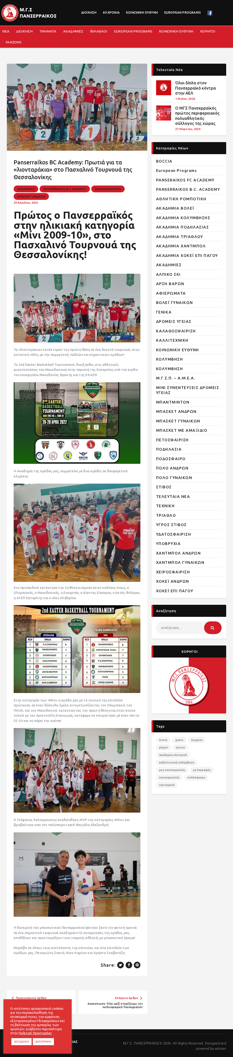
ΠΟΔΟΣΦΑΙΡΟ (171, 459)
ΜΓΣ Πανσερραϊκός (172, 769)
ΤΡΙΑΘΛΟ (166, 515)
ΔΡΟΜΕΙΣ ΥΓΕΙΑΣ (174, 321)
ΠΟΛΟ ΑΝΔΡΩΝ (172, 468)
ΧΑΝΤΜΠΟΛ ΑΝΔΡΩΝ (178, 553)
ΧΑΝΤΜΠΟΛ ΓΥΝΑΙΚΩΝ (180, 562)
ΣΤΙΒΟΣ (164, 487)
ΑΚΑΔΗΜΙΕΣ (26, 189)
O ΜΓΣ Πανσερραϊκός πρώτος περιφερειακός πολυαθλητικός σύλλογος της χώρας (197, 116)
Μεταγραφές (202, 769)
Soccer (180, 747)
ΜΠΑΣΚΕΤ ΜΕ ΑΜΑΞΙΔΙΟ (182, 430)
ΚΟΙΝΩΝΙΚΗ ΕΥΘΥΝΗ (177, 350)
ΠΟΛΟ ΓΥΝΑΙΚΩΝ (174, 477)
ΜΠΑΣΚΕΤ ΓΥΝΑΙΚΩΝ (178, 421)
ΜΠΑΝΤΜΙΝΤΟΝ (173, 402)
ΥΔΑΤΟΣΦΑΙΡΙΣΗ (173, 534)
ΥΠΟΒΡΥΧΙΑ (168, 543)
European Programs (176, 170)
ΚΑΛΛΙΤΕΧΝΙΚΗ (172, 340)
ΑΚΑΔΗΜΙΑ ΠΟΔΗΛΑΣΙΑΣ (182, 227)
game (179, 739)
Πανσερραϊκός (169, 777)
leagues (197, 739)
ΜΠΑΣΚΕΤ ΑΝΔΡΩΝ (31, 196)
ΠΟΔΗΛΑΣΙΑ (169, 449)
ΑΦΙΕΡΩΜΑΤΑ (171, 293)
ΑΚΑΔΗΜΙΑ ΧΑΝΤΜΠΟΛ (181, 246)
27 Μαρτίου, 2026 (187, 129)
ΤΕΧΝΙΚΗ (165, 506)
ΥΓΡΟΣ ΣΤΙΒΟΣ (171, 524)
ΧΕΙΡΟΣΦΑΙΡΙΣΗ (173, 572)
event (163, 739)
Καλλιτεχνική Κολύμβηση (176, 762)
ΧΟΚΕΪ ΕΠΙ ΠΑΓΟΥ (174, 591)
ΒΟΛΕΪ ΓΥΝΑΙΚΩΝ (174, 302)
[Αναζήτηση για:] (189, 628)
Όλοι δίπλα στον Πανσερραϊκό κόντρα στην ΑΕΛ (195, 87)
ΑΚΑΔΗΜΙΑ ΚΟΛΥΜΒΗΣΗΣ (183, 218)
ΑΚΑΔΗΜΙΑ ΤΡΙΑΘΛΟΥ (179, 236)
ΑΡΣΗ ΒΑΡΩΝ (170, 283)
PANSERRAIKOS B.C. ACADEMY (64, 189)
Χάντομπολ (167, 784)
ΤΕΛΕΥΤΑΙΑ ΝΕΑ (173, 496)
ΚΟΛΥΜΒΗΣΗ (169, 359)
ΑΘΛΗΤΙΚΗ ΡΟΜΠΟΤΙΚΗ (181, 199)
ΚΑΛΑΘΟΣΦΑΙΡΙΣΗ (108, 189)
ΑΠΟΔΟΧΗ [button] (21, 1041)
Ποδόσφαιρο (196, 777)
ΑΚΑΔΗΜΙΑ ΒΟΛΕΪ (175, 208)
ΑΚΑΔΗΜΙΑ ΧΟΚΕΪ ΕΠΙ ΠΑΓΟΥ (187, 255)
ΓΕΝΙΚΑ (164, 312)
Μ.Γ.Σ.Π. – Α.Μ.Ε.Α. (175, 378)
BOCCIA (164, 161)
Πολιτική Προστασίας (35, 1033)
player (163, 747)
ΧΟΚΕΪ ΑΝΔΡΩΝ (172, 581)
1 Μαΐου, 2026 (185, 98)
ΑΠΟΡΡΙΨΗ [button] (43, 1041)
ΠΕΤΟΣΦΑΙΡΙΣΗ (172, 440)
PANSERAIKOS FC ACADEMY (185, 180)
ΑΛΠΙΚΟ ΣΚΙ (168, 274)
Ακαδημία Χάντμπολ (173, 754)
